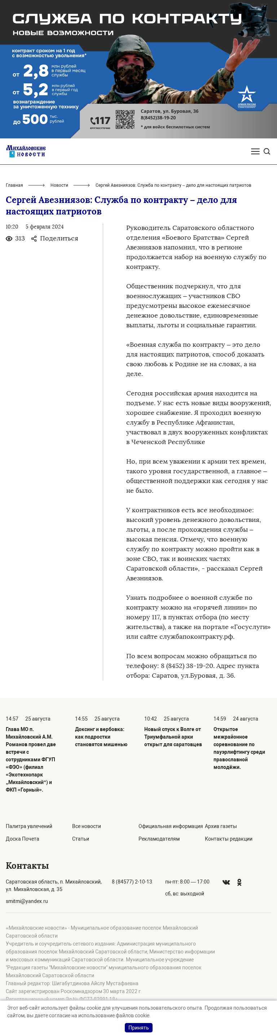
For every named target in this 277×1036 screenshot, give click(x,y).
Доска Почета (22, 839)
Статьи (80, 839)
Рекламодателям (159, 839)
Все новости (86, 826)
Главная (14, 185)
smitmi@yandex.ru (27, 901)
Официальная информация (170, 826)
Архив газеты (221, 826)
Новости (59, 185)
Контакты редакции (228, 839)
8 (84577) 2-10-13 (132, 882)
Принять (138, 1028)
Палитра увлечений (29, 826)
